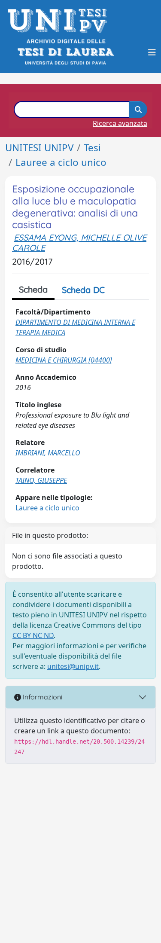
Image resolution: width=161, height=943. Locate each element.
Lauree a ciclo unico (60, 162)
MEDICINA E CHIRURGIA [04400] (63, 360)
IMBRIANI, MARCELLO (47, 453)
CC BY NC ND (33, 635)
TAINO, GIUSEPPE (41, 480)
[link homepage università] (65, 52)
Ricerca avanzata (120, 123)
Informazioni (41, 697)
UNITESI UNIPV (39, 147)
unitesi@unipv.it (73, 666)
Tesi (92, 147)
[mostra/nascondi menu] (152, 52)
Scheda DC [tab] (83, 289)
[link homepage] (60, 21)
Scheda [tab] (33, 289)
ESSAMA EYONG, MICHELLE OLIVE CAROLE (79, 242)
